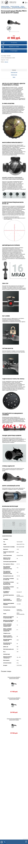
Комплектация (14, 74)
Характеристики (14, 72)
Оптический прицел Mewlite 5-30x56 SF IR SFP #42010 (14, 678)
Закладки (26, 841)
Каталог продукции (15, 6)
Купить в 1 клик (14, 46)
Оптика (22, 6)
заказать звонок (5, 842)
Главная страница (5, 6)
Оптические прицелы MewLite (18, 7)
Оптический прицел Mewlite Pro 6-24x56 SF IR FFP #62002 (14, 719)
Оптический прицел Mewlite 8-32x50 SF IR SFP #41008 (14, 698)
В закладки (14, 51)
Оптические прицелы (5, 7)
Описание (14, 70)
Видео (14, 77)
